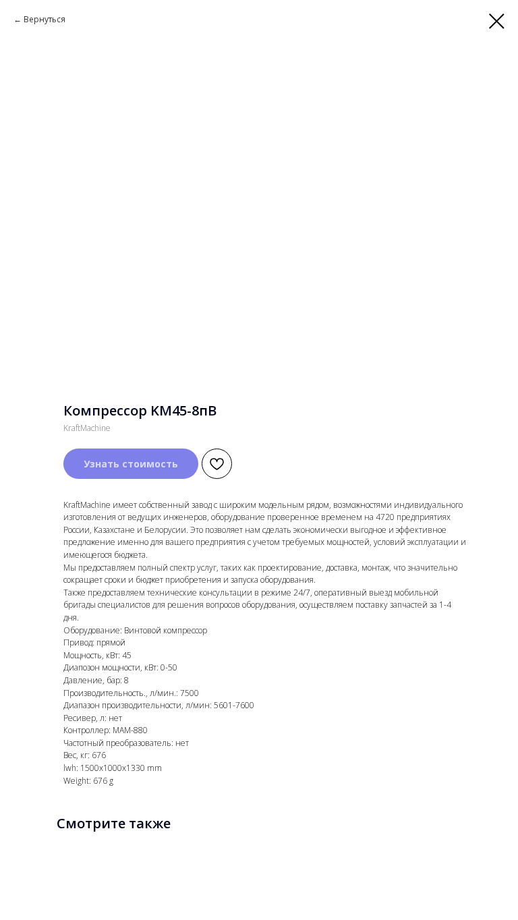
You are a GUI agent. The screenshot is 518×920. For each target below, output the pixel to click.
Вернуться (44, 19)
